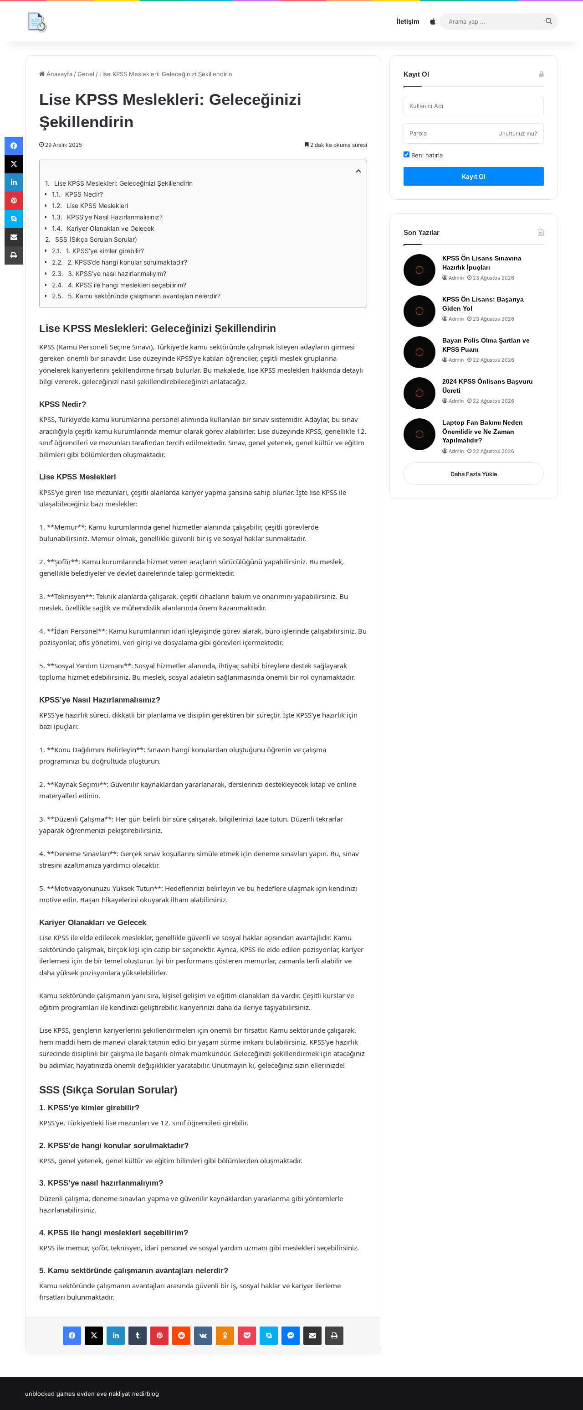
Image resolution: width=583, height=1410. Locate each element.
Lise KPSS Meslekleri (97, 205)
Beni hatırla (426, 155)
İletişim (408, 21)
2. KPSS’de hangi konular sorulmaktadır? (127, 262)
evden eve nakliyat (103, 1393)
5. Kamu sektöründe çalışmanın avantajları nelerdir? (144, 296)
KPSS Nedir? (84, 194)
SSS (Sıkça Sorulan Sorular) (96, 239)
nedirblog (145, 1393)
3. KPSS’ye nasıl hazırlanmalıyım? (117, 273)
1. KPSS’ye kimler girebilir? (105, 251)
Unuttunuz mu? (517, 133)
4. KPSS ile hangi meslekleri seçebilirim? (127, 285)
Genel (85, 74)
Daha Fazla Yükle (473, 474)
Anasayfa (58, 74)
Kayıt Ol (474, 176)
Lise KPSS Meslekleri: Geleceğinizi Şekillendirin (123, 183)
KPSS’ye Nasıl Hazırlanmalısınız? (115, 217)
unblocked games (50, 1393)
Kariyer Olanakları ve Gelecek (110, 228)
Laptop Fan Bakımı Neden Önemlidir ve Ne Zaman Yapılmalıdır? (482, 431)
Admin (456, 278)
